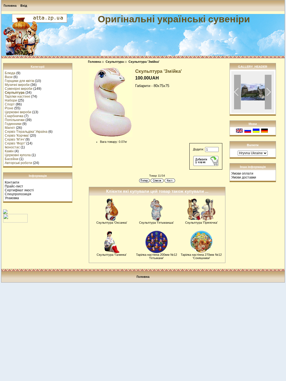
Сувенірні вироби (18, 89)
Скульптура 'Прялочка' (201, 222)
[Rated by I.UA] (15, 221)
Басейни (11, 159)
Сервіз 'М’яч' (15, 139)
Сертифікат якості (19, 190)
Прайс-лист (14, 186)
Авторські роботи (18, 163)
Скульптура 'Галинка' (112, 254)
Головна (10, 5)
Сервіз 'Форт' (15, 143)
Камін (9, 151)
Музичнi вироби (17, 85)
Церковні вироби (18, 112)
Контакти (12, 182)
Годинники (13, 124)
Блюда (10, 73)
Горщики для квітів (19, 81)
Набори (11, 100)
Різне (9, 108)
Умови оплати (242, 173)
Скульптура (115, 61)
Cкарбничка (14, 116)
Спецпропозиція (18, 194)
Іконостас (12, 147)
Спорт (10, 104)
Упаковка (12, 198)
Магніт (10, 128)
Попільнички (15, 120)
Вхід (23, 5)
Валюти (253, 145)
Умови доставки (243, 177)
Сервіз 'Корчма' (17, 136)
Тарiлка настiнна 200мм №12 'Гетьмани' (156, 256)
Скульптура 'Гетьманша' (156, 222)
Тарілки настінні (17, 96)
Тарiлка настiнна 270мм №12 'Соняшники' (201, 256)
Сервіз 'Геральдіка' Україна (26, 132)
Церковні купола (18, 155)
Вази (9, 77)
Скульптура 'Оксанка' (111, 222)
